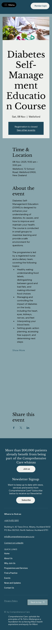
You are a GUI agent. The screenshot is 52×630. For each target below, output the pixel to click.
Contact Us (9, 588)
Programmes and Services (16, 568)
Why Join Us (9, 563)
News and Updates (12, 583)
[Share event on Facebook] (13, 428)
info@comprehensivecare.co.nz (19, 536)
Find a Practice (10, 573)
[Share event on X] (20, 428)
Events (7, 578)
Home (7, 553)
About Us (8, 558)
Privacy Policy (11, 601)
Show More (18, 350)
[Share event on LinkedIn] (28, 428)
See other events (26, 130)
